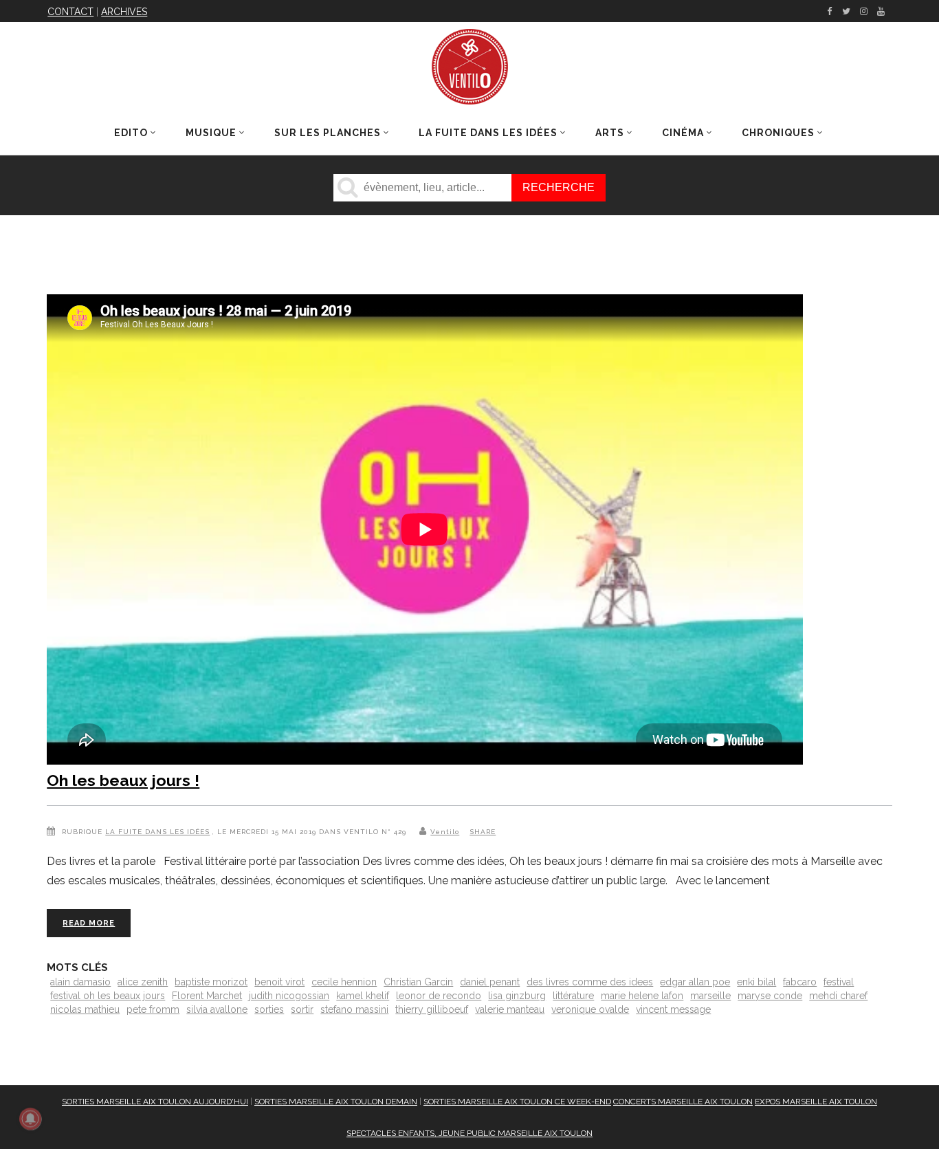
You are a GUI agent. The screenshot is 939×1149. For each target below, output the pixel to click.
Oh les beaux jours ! (123, 780)
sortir (302, 1009)
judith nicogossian (289, 995)
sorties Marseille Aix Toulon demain (335, 1101)
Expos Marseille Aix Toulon (816, 1101)
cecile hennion (344, 981)
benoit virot (279, 981)
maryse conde (770, 995)
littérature (573, 995)
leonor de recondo (438, 995)
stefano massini (354, 1009)
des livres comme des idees (590, 981)
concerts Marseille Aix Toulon (683, 1101)
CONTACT (70, 11)
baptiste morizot (211, 981)
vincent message (673, 1009)
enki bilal (756, 981)
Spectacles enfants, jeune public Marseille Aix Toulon (469, 1133)
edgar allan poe (695, 981)
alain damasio (80, 981)
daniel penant (490, 981)
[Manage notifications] (30, 1119)
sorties (269, 1009)
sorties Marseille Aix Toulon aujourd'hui (155, 1101)
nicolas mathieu (85, 1009)
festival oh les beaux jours (107, 995)
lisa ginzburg (517, 995)
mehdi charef (838, 995)
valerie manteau (509, 1009)
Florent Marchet (207, 995)
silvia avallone (216, 1009)
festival (839, 981)
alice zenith (143, 981)
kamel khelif (362, 995)
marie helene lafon (642, 995)
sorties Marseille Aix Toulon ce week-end (517, 1101)
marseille (710, 995)
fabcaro (800, 981)
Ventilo (444, 831)
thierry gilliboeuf (431, 1009)
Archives (124, 11)
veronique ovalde (590, 1009)
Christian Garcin (418, 981)
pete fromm (152, 1009)
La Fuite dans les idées (157, 831)
